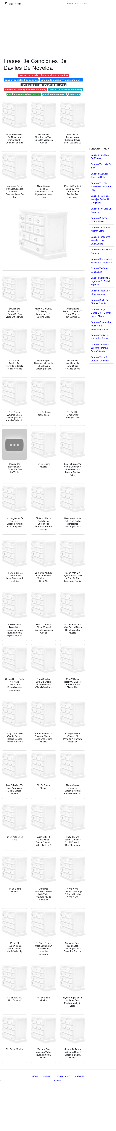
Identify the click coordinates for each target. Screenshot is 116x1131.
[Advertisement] (58, 21)
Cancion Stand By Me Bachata (101, 251)
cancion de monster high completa (61, 94)
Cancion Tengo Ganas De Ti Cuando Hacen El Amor (101, 313)
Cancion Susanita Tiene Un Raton (99, 175)
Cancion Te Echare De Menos (100, 156)
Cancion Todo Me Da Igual (101, 166)
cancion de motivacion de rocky (65, 89)
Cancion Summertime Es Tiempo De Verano (101, 260)
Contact (46, 1075)
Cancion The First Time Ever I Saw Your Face (101, 186)
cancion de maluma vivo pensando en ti (61, 79)
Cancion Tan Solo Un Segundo (101, 210)
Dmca (35, 1075)
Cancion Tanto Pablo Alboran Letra (101, 229)
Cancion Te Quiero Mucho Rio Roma (100, 336)
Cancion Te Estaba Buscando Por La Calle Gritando (100, 348)
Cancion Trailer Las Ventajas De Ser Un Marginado (100, 199)
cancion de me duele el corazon (23, 94)
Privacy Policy (63, 1075)
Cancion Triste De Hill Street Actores (101, 292)
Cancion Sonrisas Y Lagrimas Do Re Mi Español (100, 281)
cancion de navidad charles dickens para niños (43, 75)
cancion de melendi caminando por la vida (43, 84)
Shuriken (13, 3)
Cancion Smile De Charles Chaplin (99, 301)
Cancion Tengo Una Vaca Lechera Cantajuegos (100, 240)
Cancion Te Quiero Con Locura (100, 270)
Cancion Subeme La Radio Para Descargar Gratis (101, 325)
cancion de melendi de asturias (21, 79)
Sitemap (58, 1080)
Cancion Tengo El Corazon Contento (100, 358)
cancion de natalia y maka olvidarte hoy (25, 89)
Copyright (79, 1075)
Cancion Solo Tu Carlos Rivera (99, 219)
